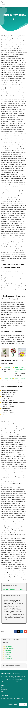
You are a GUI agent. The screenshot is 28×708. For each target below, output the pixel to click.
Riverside (7, 654)
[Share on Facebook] (15, 631)
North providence (9, 648)
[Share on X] (18, 631)
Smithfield (8, 652)
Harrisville (8, 656)
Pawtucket (8, 650)
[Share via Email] (25, 631)
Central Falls (8, 658)
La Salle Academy (6, 367)
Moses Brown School (20, 378)
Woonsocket (8, 646)
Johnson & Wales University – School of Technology (20, 369)
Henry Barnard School (7, 378)
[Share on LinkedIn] (21, 631)
